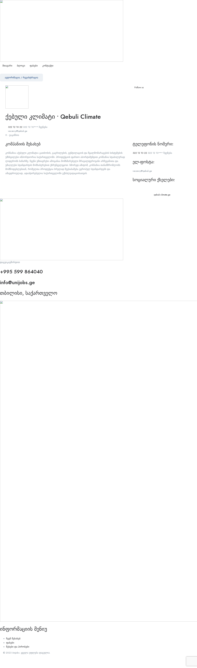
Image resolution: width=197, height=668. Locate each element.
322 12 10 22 (15, 127)
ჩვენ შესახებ (13, 638)
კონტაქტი (47, 65)
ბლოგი (21, 65)
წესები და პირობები (17, 646)
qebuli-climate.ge (162, 194)
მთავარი (7, 65)
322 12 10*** (35, 127)
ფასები (34, 65)
